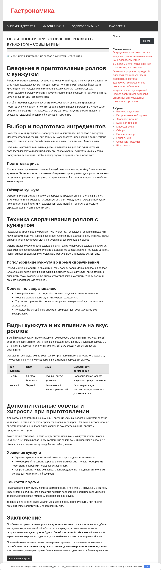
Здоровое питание (85, 26)
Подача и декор (125, 134)
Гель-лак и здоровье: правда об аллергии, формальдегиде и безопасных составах (131, 75)
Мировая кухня (53, 26)
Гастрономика (32, 10)
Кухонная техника (126, 123)
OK (147, 566)
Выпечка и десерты (21, 26)
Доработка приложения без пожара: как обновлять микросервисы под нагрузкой (130, 86)
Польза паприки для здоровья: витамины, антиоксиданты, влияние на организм (131, 98)
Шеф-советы (116, 26)
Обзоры (120, 130)
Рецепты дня (123, 138)
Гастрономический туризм (131, 115)
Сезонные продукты (19, 558)
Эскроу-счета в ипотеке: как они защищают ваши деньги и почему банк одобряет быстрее (132, 56)
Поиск (116, 36)
